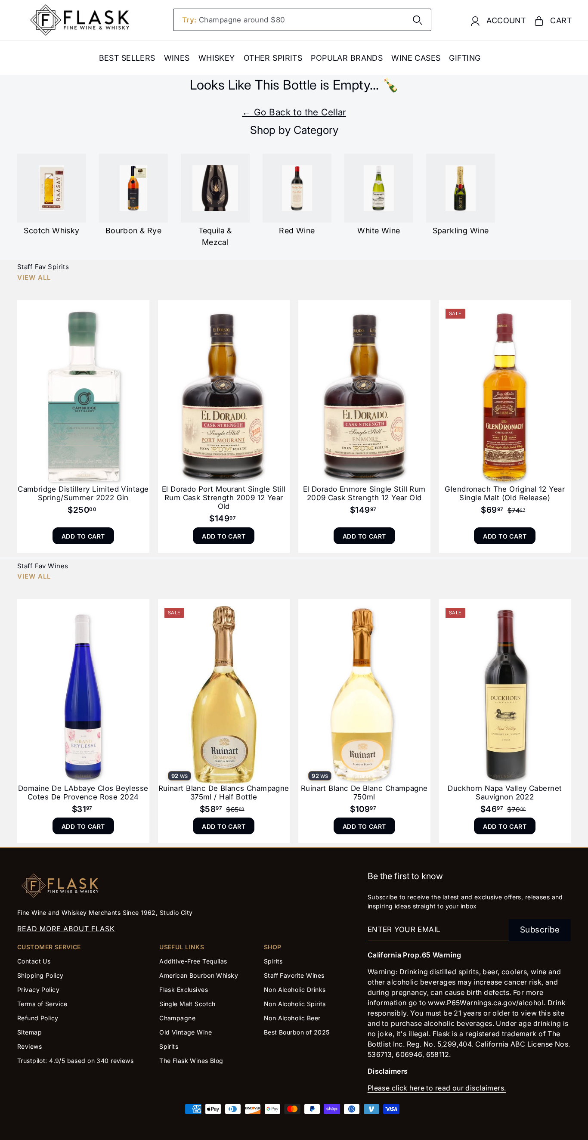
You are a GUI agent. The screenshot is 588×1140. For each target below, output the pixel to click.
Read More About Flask (66, 928)
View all (34, 277)
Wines (177, 57)
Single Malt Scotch (188, 1003)
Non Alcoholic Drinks (295, 989)
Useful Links (181, 947)
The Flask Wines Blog (191, 1060)
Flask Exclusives (183, 989)
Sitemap (29, 1032)
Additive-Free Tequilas (193, 961)
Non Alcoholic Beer (292, 1018)
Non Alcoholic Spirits (295, 1003)
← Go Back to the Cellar (294, 112)
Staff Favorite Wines (294, 975)
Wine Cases (415, 57)
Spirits (168, 1046)
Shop (273, 947)
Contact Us (33, 961)
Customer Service (49, 947)
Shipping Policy (40, 975)
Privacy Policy (38, 989)
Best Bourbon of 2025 (297, 1032)
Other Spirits (273, 57)
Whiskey (216, 57)
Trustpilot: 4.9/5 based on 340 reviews (75, 1060)
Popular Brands (347, 57)
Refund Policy (38, 1018)
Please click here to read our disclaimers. (437, 1088)
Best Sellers (127, 57)
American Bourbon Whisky (198, 975)
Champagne (177, 1018)
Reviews (29, 1046)
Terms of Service (42, 1003)
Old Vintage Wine (185, 1032)
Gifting (464, 57)
